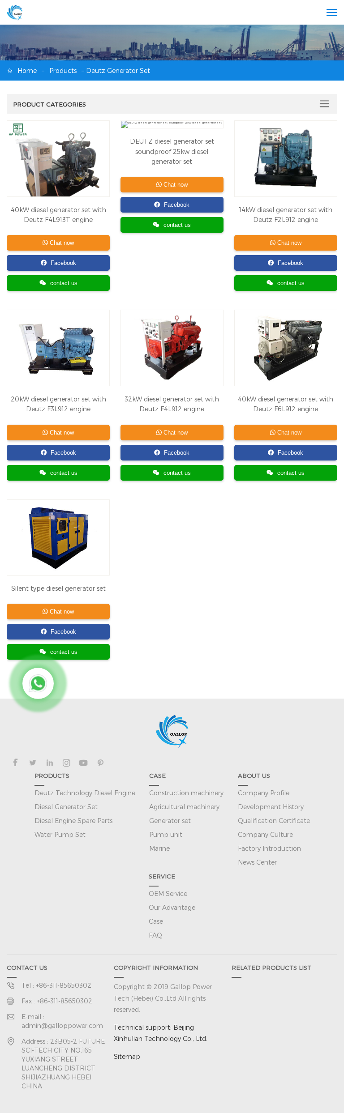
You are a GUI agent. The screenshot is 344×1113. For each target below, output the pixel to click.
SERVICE (162, 876)
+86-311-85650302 (63, 985)
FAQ (155, 935)
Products (63, 70)
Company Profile (263, 793)
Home (27, 70)
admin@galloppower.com (62, 1025)
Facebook (62, 263)
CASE (157, 775)
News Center (257, 862)
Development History (271, 806)
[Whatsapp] (38, 683)
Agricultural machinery (184, 806)
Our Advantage (172, 907)
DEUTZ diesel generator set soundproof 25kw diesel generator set (172, 151)
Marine (159, 848)
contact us (63, 283)
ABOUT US (254, 775)
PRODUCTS (51, 775)
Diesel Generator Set (66, 806)
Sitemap (127, 1056)
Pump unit (165, 834)
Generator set (170, 820)
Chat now (61, 242)
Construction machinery (186, 793)
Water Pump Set (60, 834)
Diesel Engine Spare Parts (73, 820)
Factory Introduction (269, 848)
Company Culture (265, 834)
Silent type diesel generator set (58, 588)
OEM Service (168, 893)
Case (156, 921)
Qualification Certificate (274, 820)
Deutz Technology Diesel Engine (84, 793)
